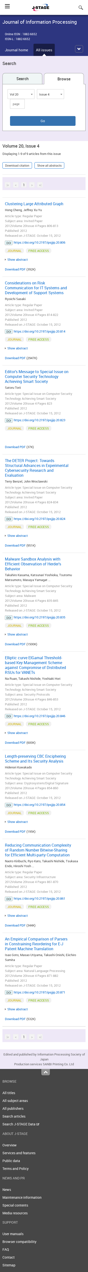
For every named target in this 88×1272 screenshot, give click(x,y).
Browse (63, 79)
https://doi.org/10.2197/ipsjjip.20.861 (39, 898)
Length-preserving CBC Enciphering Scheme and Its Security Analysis (35, 759)
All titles (8, 1092)
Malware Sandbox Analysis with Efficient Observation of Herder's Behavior (33, 563)
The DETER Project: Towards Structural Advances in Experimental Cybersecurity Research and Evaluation (36, 468)
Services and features (18, 1153)
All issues (44, 49)
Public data (11, 1160)
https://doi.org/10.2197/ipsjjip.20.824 (39, 519)
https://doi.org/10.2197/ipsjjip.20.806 (39, 242)
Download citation (17, 165)
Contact (8, 1257)
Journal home (16, 49)
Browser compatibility (19, 1241)
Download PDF (15, 269)
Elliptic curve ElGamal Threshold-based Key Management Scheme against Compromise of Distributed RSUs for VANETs (35, 665)
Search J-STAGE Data (19, 1124)
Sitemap (8, 1265)
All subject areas (15, 1100)
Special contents (15, 1205)
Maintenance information (22, 1197)
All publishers (12, 1108)
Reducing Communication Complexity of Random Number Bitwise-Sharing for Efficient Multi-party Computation (38, 850)
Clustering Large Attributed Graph (34, 203)
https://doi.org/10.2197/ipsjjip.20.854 (39, 804)
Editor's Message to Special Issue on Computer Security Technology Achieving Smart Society (36, 376)
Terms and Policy (15, 1168)
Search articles (13, 1116)
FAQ (5, 1249)
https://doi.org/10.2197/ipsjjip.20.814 (39, 331)
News (6, 1189)
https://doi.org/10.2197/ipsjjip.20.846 (39, 716)
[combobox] (21, 94)
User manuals (12, 1233)
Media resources (15, 1213)
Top (45, 1072)
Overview (9, 1145)
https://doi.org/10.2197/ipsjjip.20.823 (39, 420)
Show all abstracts (49, 165)
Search (22, 78)
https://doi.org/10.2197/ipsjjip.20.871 (39, 992)
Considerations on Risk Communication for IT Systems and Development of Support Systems (36, 287)
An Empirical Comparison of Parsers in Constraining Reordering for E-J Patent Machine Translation (36, 943)
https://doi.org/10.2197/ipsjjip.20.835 (39, 617)
